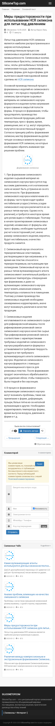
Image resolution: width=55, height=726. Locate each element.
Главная (5, 9)
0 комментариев (44, 453)
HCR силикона (26, 79)
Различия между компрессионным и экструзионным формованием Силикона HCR (26, 659)
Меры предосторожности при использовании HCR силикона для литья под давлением (26, 628)
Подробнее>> (46, 546)
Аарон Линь (41, 30)
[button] (14, 431)
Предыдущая (13, 438)
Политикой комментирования (21, 479)
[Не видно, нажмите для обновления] (44, 526)
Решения (16, 9)
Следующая (42, 438)
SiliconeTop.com (14, 3)
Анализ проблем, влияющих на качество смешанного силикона (26, 595)
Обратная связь (44, 444)
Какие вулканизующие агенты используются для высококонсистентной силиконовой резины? (27, 566)
